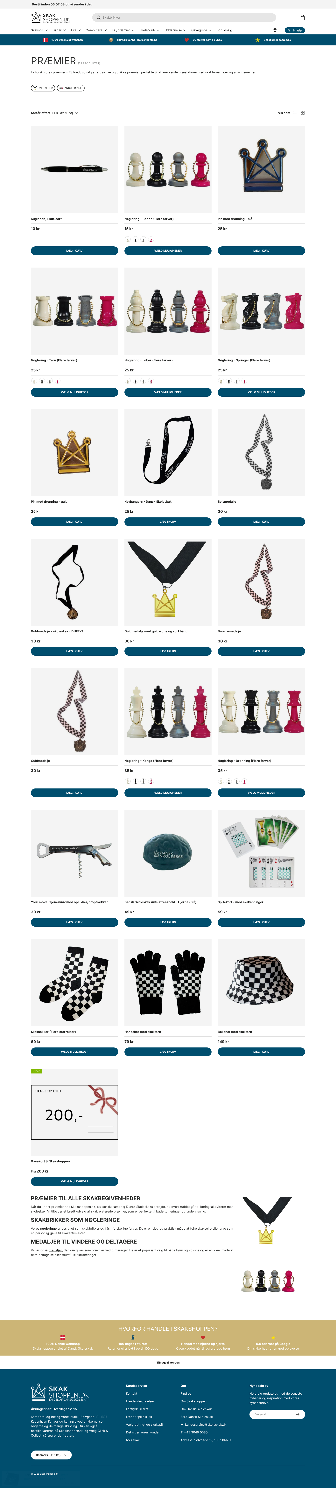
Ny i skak (133, 1440)
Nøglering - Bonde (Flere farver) (149, 219)
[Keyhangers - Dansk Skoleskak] (168, 452)
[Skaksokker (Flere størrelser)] (74, 982)
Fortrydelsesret (137, 1409)
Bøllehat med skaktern (235, 1032)
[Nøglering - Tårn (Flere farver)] (74, 311)
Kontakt (131, 1393)
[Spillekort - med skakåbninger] (261, 853)
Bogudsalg (224, 30)
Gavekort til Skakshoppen (50, 1161)
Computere (94, 30)
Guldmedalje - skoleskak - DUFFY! (57, 631)
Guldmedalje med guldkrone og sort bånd (155, 631)
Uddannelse (173, 30)
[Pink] (151, 239)
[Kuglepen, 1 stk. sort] (74, 169)
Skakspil (37, 30)
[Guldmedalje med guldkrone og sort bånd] (168, 582)
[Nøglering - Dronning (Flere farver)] (261, 711)
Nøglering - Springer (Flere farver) (244, 360)
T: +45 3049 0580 (194, 1432)
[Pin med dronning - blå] (261, 169)
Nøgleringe (73, 88)
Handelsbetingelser (140, 1401)
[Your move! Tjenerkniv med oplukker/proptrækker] (74, 853)
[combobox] (184, 17)
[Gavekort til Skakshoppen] (74, 1112)
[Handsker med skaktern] (168, 982)
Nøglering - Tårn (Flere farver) (54, 360)
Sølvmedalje (227, 501)
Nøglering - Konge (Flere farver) (149, 761)
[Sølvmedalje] (261, 452)
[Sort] (135, 239)
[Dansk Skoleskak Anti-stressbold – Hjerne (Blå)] (168, 853)
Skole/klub (147, 30)
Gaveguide (199, 30)
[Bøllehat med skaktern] (261, 982)
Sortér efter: (40, 113)
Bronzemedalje (229, 631)
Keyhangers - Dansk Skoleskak (148, 501)
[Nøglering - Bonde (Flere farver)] (168, 169)
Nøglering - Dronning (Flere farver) (244, 761)
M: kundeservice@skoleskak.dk (204, 1424)
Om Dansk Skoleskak (196, 1409)
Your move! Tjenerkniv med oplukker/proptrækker (69, 902)
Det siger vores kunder (143, 1432)
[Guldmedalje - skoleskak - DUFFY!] (74, 582)
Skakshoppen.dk (49, 1473)
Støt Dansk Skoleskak (197, 1417)
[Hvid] (128, 239)
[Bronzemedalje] (261, 582)
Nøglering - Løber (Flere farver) (148, 360)
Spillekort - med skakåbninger (240, 902)
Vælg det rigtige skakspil (144, 1424)
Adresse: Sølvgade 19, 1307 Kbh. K (206, 1440)
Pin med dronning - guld (49, 501)
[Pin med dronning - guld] (74, 452)
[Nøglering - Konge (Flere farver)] (168, 711)
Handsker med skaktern (142, 1032)
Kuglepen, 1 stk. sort (46, 219)
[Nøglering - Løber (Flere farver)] (168, 311)
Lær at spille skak (139, 1417)
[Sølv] (143, 239)
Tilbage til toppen (168, 1362)
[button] (302, 17)
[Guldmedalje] (74, 711)
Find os (186, 1393)
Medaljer (46, 88)
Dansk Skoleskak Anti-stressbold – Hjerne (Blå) (160, 902)
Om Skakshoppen (193, 1401)
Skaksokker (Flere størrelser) (53, 1032)
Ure (73, 30)
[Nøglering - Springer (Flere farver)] (261, 311)
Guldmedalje (40, 761)
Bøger (57, 30)
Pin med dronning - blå (235, 219)
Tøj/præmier (121, 30)
